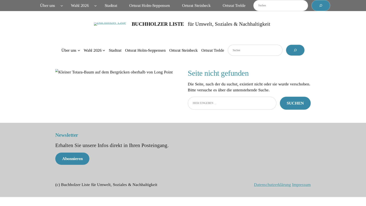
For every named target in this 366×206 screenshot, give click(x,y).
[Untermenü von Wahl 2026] (95, 5)
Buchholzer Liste (158, 24)
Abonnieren (72, 158)
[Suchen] (320, 5)
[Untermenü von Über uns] (61, 5)
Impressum (301, 184)
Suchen (295, 103)
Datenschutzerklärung (272, 184)
